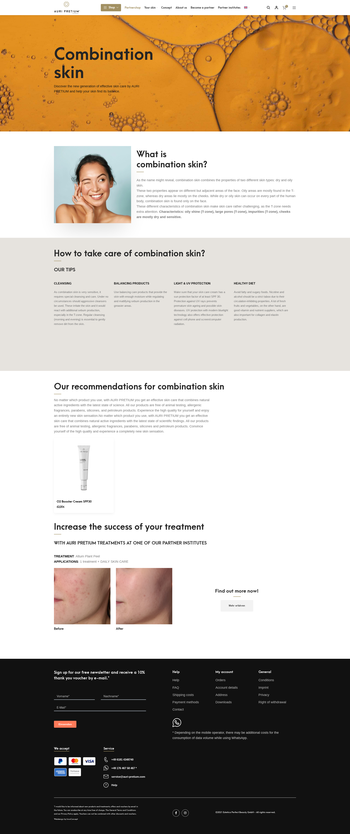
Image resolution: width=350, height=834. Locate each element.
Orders (220, 680)
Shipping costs (183, 695)
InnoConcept (72, 819)
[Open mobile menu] (294, 7)
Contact (178, 709)
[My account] (276, 7)
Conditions (266, 680)
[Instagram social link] (185, 813)
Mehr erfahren (237, 605)
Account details (226, 687)
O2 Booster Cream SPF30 (74, 501)
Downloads (223, 702)
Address (221, 695)
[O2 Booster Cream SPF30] (84, 468)
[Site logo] (67, 7)
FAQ (175, 687)
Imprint (263, 687)
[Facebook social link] (176, 813)
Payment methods (185, 702)
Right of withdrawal (272, 702)
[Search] (268, 7)
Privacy (263, 695)
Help (175, 680)
